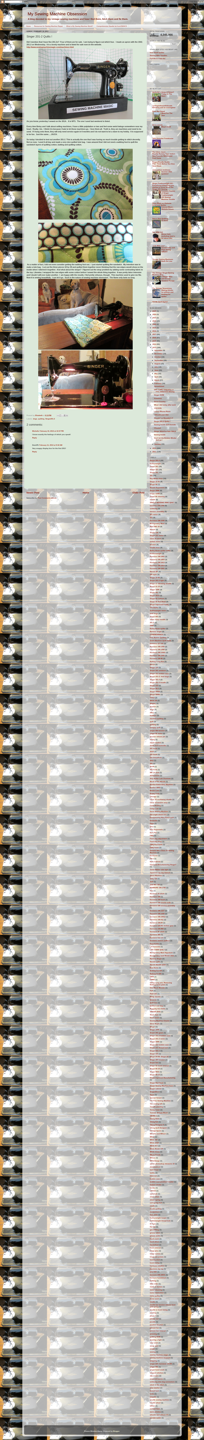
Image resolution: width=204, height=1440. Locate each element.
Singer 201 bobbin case (159, 674)
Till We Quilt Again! (160, 302)
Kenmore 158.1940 (157, 656)
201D (152, 752)
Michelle (35, 431)
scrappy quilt (155, 727)
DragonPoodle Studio (161, 162)
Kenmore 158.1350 (157, 647)
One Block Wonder (157, 988)
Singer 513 (154, 1063)
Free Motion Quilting (158, 637)
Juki (151, 882)
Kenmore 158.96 (156, 658)
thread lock (154, 1391)
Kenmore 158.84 (156, 923)
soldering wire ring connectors (162, 1382)
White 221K (154, 1143)
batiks (152, 1173)
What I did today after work (165, 405)
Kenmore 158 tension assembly (162, 906)
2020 (154, 324)
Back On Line (166, 261)
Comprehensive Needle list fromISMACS (112, 26)
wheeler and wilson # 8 (159, 1415)
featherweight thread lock (160, 1221)
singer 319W (155, 494)
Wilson (152, 1158)
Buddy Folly (155, 794)
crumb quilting (156, 1209)
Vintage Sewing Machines (162, 259)
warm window (155, 1412)
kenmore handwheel (158, 1278)
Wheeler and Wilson (158, 1134)
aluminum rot (155, 1167)
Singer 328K (154, 590)
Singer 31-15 (155, 586)
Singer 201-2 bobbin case (160, 1036)
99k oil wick (154, 772)
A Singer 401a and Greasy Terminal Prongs (167, 279)
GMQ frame (154, 848)
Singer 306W (155, 692)
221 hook (153, 754)
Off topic (153, 574)
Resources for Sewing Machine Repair (48, 26)
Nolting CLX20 (155, 974)
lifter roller (154, 1284)
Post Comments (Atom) (47, 498)
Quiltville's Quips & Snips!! (163, 92)
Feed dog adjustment (158, 839)
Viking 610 (154, 1122)
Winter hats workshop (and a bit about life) (168, 236)
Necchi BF (154, 572)
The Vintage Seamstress (162, 288)
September (159, 360)
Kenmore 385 (155, 935)
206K (152, 625)
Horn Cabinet (155, 862)
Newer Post (32, 492)
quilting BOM (155, 1337)
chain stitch (154, 1197)
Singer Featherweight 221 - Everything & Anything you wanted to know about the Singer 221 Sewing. (163, 186)
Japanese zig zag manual (160, 873)
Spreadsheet (159, 386)
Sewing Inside (159, 435)
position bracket (156, 1325)
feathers (153, 715)
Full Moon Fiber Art (157, 58)
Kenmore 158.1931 (157, 568)
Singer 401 (154, 592)
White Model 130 (156, 1149)
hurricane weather (157, 1266)
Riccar (152, 664)
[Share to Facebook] (65, 415)
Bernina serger (156, 631)
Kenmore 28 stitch (157, 932)
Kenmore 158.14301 (158, 652)
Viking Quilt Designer (158, 1128)
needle (152, 1302)
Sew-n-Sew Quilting (160, 219)
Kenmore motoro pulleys (160, 941)
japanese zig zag (156, 1269)
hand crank (154, 1239)
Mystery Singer (156, 959)
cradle (152, 1206)
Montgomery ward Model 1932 (162, 956)
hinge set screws (157, 1257)
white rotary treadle (157, 619)
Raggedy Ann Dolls (157, 1009)
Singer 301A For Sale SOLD (165, 431)
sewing (153, 1352)
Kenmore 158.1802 (157, 556)
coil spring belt (156, 1203)
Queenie (153, 1000)
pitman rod (154, 1319)
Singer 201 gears (156, 1033)
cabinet (153, 1191)
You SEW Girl (157, 232)
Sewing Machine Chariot (159, 1021)
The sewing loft (156, 1104)
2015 (154, 341)
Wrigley (153, 703)
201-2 (152, 623)
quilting (41, 419)
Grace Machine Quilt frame (160, 641)
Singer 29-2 (154, 688)
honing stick (155, 1260)
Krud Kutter (154, 944)
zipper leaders (155, 743)
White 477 (154, 1146)
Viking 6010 (154, 1119)
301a (152, 760)
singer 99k (154, 1367)
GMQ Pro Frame (156, 844)
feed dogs (154, 613)
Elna (151, 827)
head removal (155, 1248)
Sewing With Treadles (158, 55)
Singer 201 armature (158, 670)
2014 (154, 344)
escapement (155, 1212)
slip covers (154, 1376)
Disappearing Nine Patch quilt (162, 817)
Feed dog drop (156, 842)
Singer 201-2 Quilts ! (162, 421)
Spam (152, 1095)
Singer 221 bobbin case (159, 1045)
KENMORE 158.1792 (158, 888)
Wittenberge (155, 1161)
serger (152, 1349)
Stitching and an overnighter (163, 107)
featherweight (155, 463)
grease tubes (155, 1233)
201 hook (153, 748)
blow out (153, 1176)
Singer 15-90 (155, 578)
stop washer (155, 1388)
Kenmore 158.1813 (157, 562)
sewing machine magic (159, 1355)
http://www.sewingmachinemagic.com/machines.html (50, 47)
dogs (35, 419)
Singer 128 (154, 533)
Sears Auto (154, 1015)
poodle (152, 1322)
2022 (154, 321)
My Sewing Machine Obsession (57, 13)
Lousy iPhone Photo (162, 411)
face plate (154, 1215)
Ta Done (164, 220)
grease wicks (155, 1236)
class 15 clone (155, 539)
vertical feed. (155, 1409)
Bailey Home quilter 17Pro (160, 551)
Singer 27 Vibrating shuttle (160, 584)
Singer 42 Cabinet (157, 598)
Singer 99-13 (155, 1075)
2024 (154, 314)
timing (152, 739)
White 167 (154, 1140)
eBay (152, 713)
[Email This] (58, 415)
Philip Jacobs (155, 997)
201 (151, 476)
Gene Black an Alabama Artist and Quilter (161, 204)
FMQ (152, 836)
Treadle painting (156, 1107)
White (152, 1137)
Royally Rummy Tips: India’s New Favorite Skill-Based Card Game (163, 156)
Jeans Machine (156, 876)
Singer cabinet (156, 1089)
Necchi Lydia (155, 962)
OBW (152, 977)
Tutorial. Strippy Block (159, 1113)
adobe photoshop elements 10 (162, 1164)
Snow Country (160, 402)
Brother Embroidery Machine (161, 784)
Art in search (157, 125)
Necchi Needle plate (158, 965)
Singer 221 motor (157, 535)
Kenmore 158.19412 (158, 917)
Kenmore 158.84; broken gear (161, 926)
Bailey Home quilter (158, 629)
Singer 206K (154, 1042)
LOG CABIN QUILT (157, 950)
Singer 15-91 (155, 482)
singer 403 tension (157, 731)
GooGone (154, 856)
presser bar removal (158, 1331)
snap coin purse (156, 1379)
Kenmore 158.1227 (157, 911)
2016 (154, 338)
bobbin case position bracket (162, 1182)
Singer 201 (154, 472)
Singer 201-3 (155, 680)
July (156, 367)
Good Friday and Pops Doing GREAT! (168, 250)
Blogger (116, 1431)
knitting (153, 1281)
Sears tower (154, 1018)
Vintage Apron (155, 1131)
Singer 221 (154, 469)
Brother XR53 (155, 788)
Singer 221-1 (155, 1051)
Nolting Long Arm (157, 662)
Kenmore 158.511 (157, 920)
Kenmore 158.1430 (157, 914)
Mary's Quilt (166, 127)
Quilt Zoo (153, 1003)
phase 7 (153, 1316)
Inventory (158, 398)
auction (153, 707)
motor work (154, 1299)
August (157, 364)
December (158, 350)
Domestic (153, 821)
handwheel (154, 1245)
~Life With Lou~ (158, 246)
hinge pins (154, 1251)
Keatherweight (156, 553)
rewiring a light (156, 1340)
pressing (153, 1334)
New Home (154, 968)
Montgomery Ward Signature (161, 953)
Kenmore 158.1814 (157, 566)
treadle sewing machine (159, 1400)
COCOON (158, 408)
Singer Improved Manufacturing (162, 1078)
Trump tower (155, 1110)
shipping (153, 1361)
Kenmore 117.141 (157, 643)
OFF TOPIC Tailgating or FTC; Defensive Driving (164, 391)
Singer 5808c (155, 694)
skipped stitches (156, 1373)
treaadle (153, 1397)
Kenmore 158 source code (160, 903)
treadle (152, 500)
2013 (154, 347)
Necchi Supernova (157, 488)
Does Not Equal (158, 111)
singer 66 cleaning (157, 496)
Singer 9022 (154, 1072)
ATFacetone (154, 776)
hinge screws (155, 1254)
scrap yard (154, 1346)
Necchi (152, 529)
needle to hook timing (159, 1310)
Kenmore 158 (155, 897)
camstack (153, 1194)
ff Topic (153, 1224)
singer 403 (154, 617)
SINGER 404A (155, 1012)
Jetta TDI (153, 879)
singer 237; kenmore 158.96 (161, 1364)
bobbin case (155, 1179)
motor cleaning (156, 1290)
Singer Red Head (156, 1083)
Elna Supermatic (156, 829)
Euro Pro (153, 833)
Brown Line (154, 791)
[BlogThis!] (60, 415)
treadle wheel (155, 1403)
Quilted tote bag (156, 1006)
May (156, 373)
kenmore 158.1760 (157, 506)
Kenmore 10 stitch (157, 894)
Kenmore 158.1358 (157, 649)
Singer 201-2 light (157, 580)
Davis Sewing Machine (159, 811)
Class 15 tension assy (159, 803)
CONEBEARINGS (156, 635)
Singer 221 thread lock (159, 1048)
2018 (154, 331)
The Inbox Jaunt (159, 152)
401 (151, 764)
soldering (153, 508)
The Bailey (154, 607)
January (157, 444)
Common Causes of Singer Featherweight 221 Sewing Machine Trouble (168, 195)
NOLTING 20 (155, 527)
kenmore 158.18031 (157, 1275)
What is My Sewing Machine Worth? (79, 26)
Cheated (157, 428)
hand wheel (154, 1242)
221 (151, 517)
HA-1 (152, 859)
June (156, 370)
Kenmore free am (156, 938)
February (158, 383)
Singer (152, 1027)
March (157, 380)
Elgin (152, 823)
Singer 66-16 (155, 1069)
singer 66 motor (156, 733)
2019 (154, 328)
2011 (154, 452)
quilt (151, 721)
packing (153, 1313)
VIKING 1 (153, 1116)
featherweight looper (158, 1218)
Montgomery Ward (157, 523)
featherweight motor (158, 611)
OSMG (152, 980)
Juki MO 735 (155, 885)
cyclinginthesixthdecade (162, 106)
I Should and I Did (161, 415)
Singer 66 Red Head (158, 602)
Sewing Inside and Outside (165, 425)
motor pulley (155, 1296)
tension (153, 545)
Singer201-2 (50, 419)
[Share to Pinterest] (67, 415)
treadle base (155, 547)
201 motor (154, 514)
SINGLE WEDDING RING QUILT (162, 502)
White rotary (155, 1152)
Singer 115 (154, 668)
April (156, 377)
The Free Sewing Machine (160, 1101)
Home (28, 26)
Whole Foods (155, 1155)
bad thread (154, 1170)
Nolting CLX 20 (156, 971)
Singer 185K (154, 1030)
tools (152, 1394)
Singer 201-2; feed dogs (159, 676)
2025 (154, 311)
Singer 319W (159, 395)
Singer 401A (154, 596)
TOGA (152, 698)
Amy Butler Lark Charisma (160, 778)
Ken (151, 891)
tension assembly (157, 511)
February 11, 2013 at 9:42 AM (50, 445)
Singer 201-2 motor (157, 1039)
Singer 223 (154, 1054)
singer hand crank (157, 1370)
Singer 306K (154, 490)
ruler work (154, 1343)
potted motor (155, 541)
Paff (151, 991)
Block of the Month (157, 782)
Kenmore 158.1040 (157, 521)
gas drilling (154, 1230)
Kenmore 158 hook (157, 900)
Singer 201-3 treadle (158, 682)
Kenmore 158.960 (157, 929)
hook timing (154, 1263)
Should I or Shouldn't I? (163, 418)
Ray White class (156, 478)
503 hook (153, 770)
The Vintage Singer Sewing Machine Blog (163, 274)
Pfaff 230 (153, 994)
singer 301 (154, 466)
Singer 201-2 (155, 460)
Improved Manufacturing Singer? (163, 865)
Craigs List (154, 809)
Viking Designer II (157, 1125)
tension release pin (157, 737)
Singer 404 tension (157, 1060)
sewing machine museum (160, 1358)
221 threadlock (156, 758)
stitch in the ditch (157, 1385)
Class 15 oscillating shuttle (161, 799)
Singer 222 (154, 686)
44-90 (152, 766)
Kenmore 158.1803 (157, 559)
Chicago (153, 797)
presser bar (154, 1328)
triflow (152, 1406)
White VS (153, 701)
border (152, 1188)
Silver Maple (155, 1024)
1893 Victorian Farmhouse (162, 138)
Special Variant (156, 1098)
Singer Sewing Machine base (161, 1086)
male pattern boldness (161, 170)
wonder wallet (155, 1418)
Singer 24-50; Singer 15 (159, 1057)
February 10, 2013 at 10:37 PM (52, 431)
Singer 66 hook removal (159, 1066)
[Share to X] (62, 415)
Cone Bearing (155, 805)
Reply (34, 438)
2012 (154, 448)
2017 (154, 334)
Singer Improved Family (159, 604)
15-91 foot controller (158, 746)
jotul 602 (153, 1272)
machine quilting (156, 719)
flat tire (152, 1227)
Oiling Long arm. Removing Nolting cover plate (161, 984)
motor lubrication (157, 1293)
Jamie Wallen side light (159, 870)
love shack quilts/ (157, 52)
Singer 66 (153, 484)
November (158, 354)
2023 (154, 318)
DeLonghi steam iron (158, 815)
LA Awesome (155, 947)
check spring (155, 1200)
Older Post (138, 492)
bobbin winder (156, 1185)
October (157, 357)
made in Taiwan (156, 1287)
